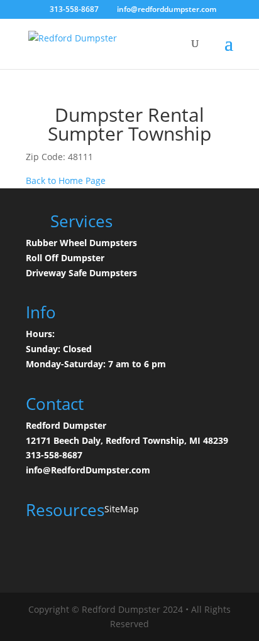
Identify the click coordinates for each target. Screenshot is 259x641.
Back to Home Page (66, 180)
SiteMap (121, 509)
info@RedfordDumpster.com (88, 470)
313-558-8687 (54, 455)
